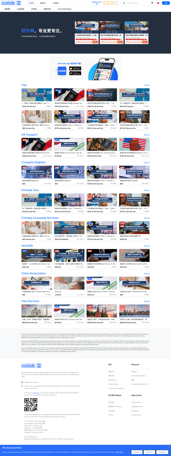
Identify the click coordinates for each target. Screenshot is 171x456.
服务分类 (111, 376)
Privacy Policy (113, 384)
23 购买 (146, 239)
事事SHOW (47, 9)
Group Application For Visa (140, 384)
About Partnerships (138, 376)
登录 (166, 3)
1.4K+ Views (80, 239)
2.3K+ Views (80, 106)
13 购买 (146, 267)
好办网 (31, 3)
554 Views (47, 183)
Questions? (112, 380)
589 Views (112, 322)
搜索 (132, 380)
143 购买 (146, 106)
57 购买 (113, 106)
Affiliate (134, 371)
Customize (136, 452)
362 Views (145, 183)
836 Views (80, 267)
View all (147, 85)
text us (36, 393)
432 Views (80, 294)
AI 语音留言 (20, 9)
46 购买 (48, 106)
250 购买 (113, 128)
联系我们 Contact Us (115, 406)
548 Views (112, 156)
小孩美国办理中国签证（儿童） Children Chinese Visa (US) (87, 36)
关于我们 (111, 402)
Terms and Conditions (116, 388)
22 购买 (146, 128)
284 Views (145, 322)
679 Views (80, 183)
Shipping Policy (136, 406)
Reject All (149, 452)
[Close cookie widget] (169, 446)
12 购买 (146, 294)
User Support (136, 402)
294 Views (80, 156)
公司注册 (55, 3)
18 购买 (113, 267)
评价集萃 (34, 9)
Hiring (110, 415)
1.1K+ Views (145, 156)
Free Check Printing (64, 9)
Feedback (111, 411)
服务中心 (43, 3)
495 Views (47, 322)
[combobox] (134, 3)
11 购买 (49, 267)
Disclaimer (135, 411)
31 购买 (48, 128)
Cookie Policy (119, 452)
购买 (95, 42)
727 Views (48, 294)
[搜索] (124, 3)
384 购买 (81, 128)
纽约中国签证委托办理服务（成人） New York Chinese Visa (136, 36)
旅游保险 (7, 9)
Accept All (162, 452)
